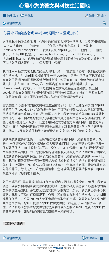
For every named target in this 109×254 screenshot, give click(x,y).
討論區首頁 (14, 23)
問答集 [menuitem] (29, 15)
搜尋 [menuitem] (105, 24)
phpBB (41, 245)
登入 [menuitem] (103, 15)
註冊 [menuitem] (92, 15)
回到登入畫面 (14, 223)
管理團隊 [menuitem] (91, 238)
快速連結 (12, 15)
